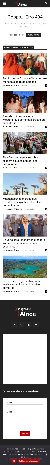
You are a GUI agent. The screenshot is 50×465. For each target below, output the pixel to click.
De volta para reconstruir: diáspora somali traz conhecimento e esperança (24, 243)
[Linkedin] (28, 324)
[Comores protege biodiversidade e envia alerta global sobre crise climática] (25, 267)
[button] (4, 3)
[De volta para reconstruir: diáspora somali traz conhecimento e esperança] (25, 225)
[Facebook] (14, 324)
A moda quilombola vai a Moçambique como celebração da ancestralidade (24, 120)
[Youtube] (36, 324)
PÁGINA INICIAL (33, 35)
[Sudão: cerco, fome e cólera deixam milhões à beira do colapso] (25, 64)
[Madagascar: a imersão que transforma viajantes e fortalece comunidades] (25, 184)
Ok (14, 461)
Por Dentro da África (11, 85)
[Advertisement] (25, 359)
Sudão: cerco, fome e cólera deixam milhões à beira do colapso (25, 80)
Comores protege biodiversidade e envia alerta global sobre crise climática (24, 284)
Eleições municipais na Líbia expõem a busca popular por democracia (20, 161)
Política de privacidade (29, 461)
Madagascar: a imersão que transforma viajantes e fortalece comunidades (22, 202)
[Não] (46, 455)
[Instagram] (21, 324)
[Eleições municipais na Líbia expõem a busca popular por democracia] (25, 143)
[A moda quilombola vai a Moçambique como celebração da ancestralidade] (25, 102)
